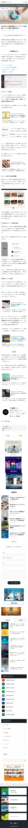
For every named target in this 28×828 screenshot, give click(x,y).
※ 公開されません (8, 557)
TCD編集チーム (7, 426)
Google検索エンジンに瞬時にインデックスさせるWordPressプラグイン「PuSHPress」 (18, 340)
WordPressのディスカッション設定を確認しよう (18, 378)
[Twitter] (14, 416)
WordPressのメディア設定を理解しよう (18, 394)
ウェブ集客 (5, 732)
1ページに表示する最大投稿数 (9, 67)
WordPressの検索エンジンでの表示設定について (18, 305)
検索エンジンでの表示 (7, 71)
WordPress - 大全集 (4, 8)
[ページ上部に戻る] (14, 785)
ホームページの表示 (7, 65)
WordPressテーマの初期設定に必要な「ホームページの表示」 (18, 116)
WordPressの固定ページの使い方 (18, 164)
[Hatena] (7, 421)
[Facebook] (16, 416)
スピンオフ (5, 747)
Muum (2, 185)
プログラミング (6, 740)
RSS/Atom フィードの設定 (8, 69)
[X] (2, 421)
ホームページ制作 (6, 728)
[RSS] (9, 421)
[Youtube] (18, 416)
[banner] (14, 596)
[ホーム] (1, 5)
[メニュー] (26, 2)
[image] (6, 115)
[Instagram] (12, 416)
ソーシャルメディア (7, 736)
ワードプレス (5, 724)
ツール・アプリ (6, 743)
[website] (10, 416)
